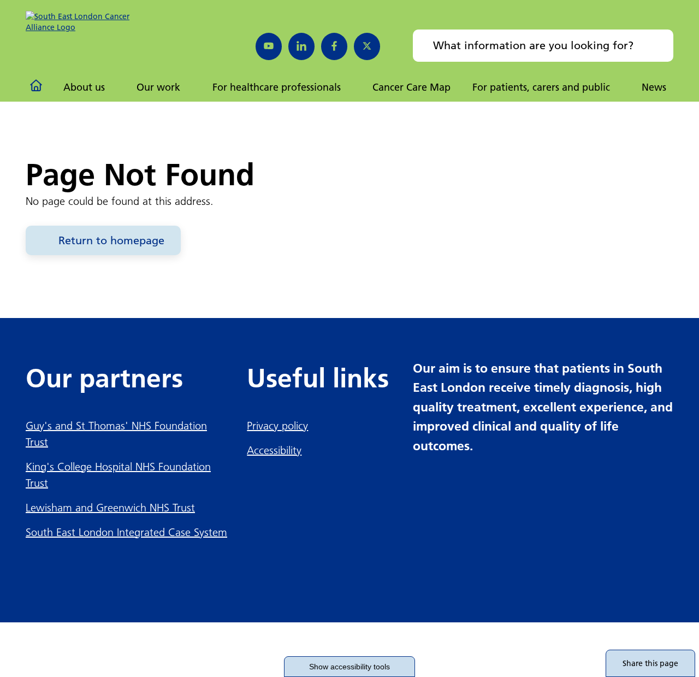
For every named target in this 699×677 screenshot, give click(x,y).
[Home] (37, 87)
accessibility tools (349, 666)
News (654, 87)
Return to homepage (111, 240)
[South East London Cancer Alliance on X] (367, 46)
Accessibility (274, 450)
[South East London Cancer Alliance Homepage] (86, 22)
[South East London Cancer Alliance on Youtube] (269, 46)
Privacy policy (277, 425)
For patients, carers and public (541, 87)
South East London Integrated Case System (126, 532)
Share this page (650, 663)
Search (658, 46)
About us (84, 87)
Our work (158, 87)
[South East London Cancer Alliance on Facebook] (334, 46)
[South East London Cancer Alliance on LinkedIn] (301, 46)
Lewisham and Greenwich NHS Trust (110, 507)
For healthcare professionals (276, 87)
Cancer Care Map (411, 87)
